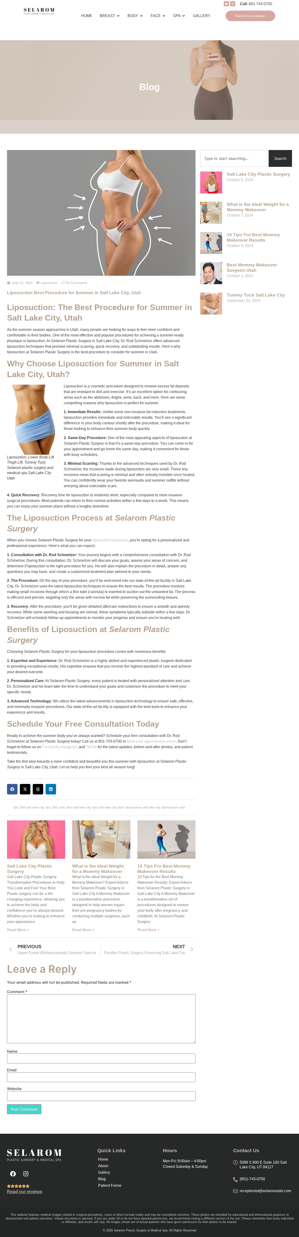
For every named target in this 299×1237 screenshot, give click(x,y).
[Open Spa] (183, 16)
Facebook (50, 747)
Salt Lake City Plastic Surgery (258, 174)
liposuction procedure (110, 540)
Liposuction (49, 283)
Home (103, 1159)
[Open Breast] (118, 16)
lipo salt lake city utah (108, 807)
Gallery (104, 1172)
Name (12, 1051)
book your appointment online (151, 741)
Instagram (69, 747)
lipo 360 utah (55, 807)
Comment (17, 992)
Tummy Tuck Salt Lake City (256, 295)
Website (14, 1088)
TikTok (91, 747)
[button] (12, 789)
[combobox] (233, 158)
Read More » (18, 930)
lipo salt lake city (79, 807)
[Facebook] (13, 1174)
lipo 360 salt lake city (29, 807)
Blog (102, 1179)
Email (12, 1070)
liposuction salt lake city (143, 807)
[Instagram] (26, 1174)
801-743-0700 (260, 4)
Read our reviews (24, 1191)
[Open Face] (164, 16)
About (103, 1166)
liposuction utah (173, 807)
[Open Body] (141, 16)
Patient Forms (109, 1185)
